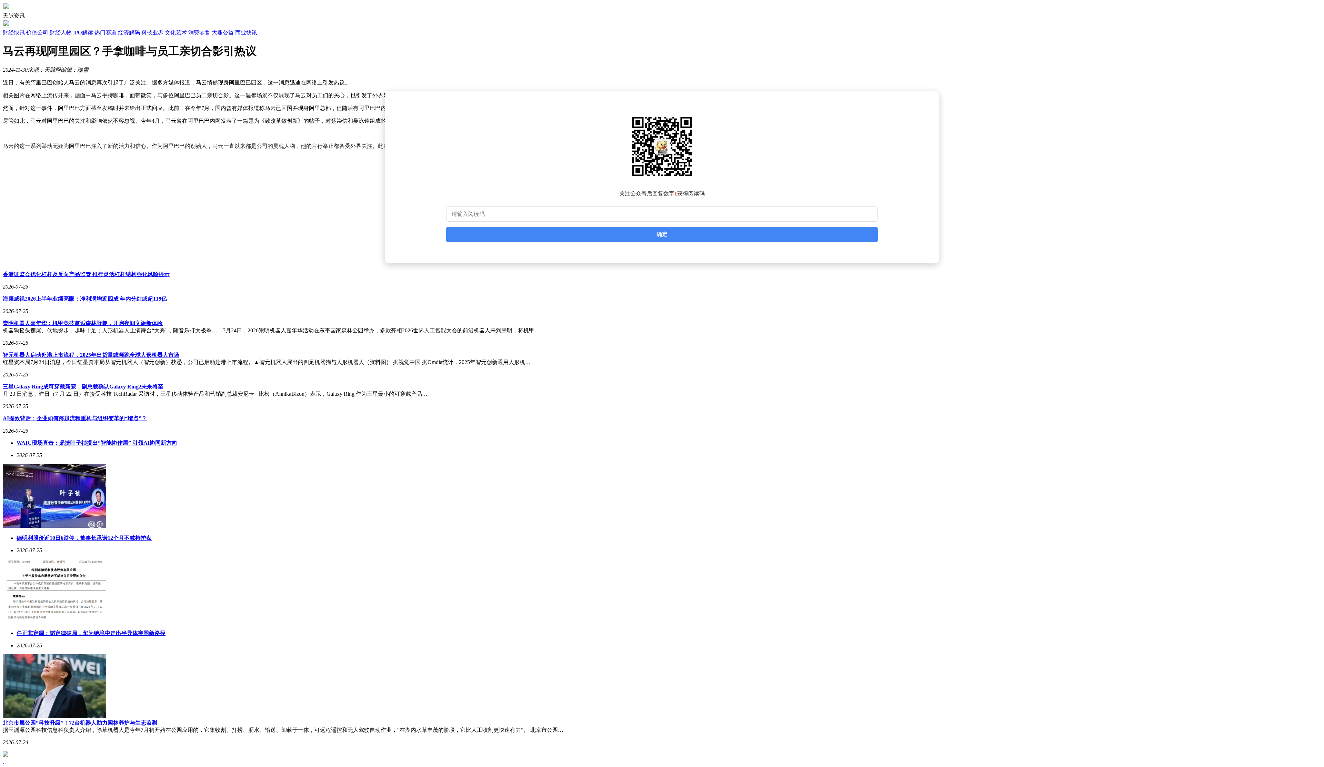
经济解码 (129, 33)
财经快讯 (14, 33)
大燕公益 (223, 33)
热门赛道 (105, 33)
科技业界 (152, 33)
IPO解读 (83, 33)
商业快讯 (246, 33)
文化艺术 (176, 33)
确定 (662, 234)
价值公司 (37, 33)
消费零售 (199, 33)
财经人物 (61, 33)
